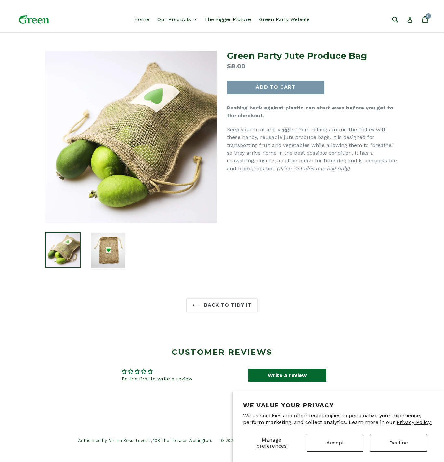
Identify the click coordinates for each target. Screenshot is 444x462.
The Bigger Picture (227, 19)
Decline (398, 443)
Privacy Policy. (414, 422)
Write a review (287, 375)
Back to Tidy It (227, 305)
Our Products (178, 19)
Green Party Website (284, 19)
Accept (335, 443)
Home (141, 19)
